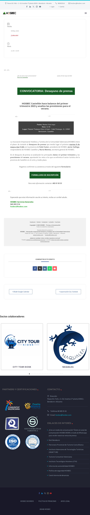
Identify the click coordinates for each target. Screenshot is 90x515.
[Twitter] (33, 7)
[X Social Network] (40, 268)
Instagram (45, 222)
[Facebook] (27, 7)
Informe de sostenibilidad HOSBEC (62, 466)
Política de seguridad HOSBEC (60, 471)
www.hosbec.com (38, 235)
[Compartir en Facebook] (35, 268)
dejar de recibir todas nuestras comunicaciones (54, 240)
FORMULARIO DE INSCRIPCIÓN (45, 175)
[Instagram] (36, 7)
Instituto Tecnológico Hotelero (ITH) (63, 461)
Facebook (32, 222)
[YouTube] (40, 7)
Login (52, 7)
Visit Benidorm (54, 440)
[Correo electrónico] (54, 268)
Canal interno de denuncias (59, 475)
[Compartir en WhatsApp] (50, 268)
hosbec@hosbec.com (78, 3)
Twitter (39, 222)
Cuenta (62, 7)
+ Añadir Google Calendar (20, 292)
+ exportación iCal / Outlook (68, 292)
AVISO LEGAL (65, 501)
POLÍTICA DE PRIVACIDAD (47, 501)
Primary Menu (86, 13)
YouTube (57, 222)
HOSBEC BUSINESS (27, 501)
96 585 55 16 (62, 411)
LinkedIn (51, 222)
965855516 (61, 3)
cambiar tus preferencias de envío (35, 240)
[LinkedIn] (30, 7)
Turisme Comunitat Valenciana (60, 457)
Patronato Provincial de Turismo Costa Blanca (66, 445)
